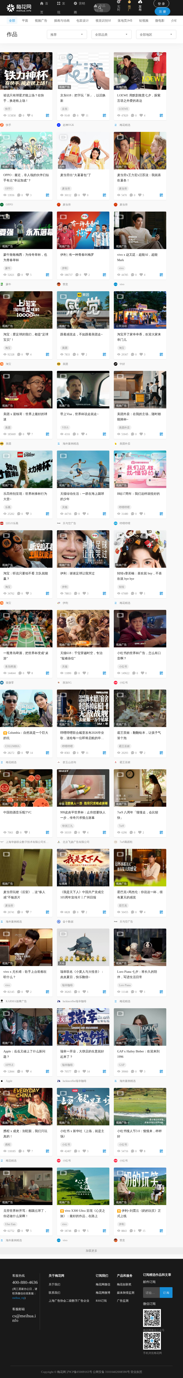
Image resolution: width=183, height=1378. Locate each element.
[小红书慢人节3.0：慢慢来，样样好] (140, 1106)
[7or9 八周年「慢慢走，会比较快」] (140, 788)
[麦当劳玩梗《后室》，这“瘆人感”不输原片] (26, 867)
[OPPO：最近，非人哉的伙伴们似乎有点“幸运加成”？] (26, 150)
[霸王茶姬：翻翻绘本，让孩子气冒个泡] (140, 708)
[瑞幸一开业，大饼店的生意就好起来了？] (83, 1027)
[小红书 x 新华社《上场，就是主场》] (83, 1106)
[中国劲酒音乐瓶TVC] (26, 788)
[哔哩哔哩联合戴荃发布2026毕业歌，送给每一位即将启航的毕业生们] (83, 708)
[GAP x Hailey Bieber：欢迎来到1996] (140, 1027)
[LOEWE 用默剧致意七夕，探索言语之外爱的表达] (140, 71)
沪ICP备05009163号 (79, 1372)
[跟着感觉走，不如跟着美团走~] (83, 310)
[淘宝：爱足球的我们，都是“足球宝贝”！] (26, 310)
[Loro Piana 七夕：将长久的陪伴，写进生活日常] (140, 947)
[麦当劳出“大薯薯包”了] (83, 150)
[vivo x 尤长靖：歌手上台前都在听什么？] (26, 947)
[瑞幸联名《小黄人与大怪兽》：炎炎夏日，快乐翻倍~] (83, 947)
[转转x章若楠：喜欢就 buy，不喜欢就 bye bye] (140, 549)
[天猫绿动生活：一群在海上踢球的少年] (83, 469)
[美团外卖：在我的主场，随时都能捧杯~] (140, 389)
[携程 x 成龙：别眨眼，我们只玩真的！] (26, 1106)
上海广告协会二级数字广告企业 (69, 1300)
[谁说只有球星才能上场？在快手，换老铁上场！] (26, 71)
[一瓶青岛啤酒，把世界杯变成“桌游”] (26, 628)
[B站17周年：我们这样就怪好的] (140, 469)
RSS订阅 (101, 1300)
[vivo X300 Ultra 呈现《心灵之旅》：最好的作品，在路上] (83, 1186)
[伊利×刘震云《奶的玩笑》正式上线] (140, 1186)
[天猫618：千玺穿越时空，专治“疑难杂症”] (83, 628)
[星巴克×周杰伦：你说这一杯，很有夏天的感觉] (140, 867)
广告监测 (123, 1300)
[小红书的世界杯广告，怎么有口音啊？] (140, 628)
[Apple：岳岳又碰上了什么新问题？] (26, 1027)
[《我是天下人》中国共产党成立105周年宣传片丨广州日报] (83, 867)
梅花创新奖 (124, 1284)
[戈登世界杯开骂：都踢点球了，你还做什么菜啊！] (26, 1186)
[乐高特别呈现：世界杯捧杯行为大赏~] (26, 469)
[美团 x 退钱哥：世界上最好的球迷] (26, 389)
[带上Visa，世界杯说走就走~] (83, 389)
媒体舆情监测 (125, 1292)
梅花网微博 (103, 1292)
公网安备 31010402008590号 (111, 1372)
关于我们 (54, 1284)
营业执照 (136, 1372)
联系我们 (54, 1292)
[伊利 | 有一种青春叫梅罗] (83, 230)
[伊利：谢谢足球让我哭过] (83, 549)
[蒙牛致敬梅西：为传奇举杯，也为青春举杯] (26, 230)
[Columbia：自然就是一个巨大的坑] (26, 708)
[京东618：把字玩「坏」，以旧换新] (83, 71)
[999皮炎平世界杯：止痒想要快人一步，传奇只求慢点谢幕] (83, 788)
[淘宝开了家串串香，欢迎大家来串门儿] (140, 310)
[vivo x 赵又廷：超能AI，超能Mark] (140, 230)
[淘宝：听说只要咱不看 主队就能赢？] (26, 549)
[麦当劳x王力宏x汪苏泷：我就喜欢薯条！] (140, 150)
